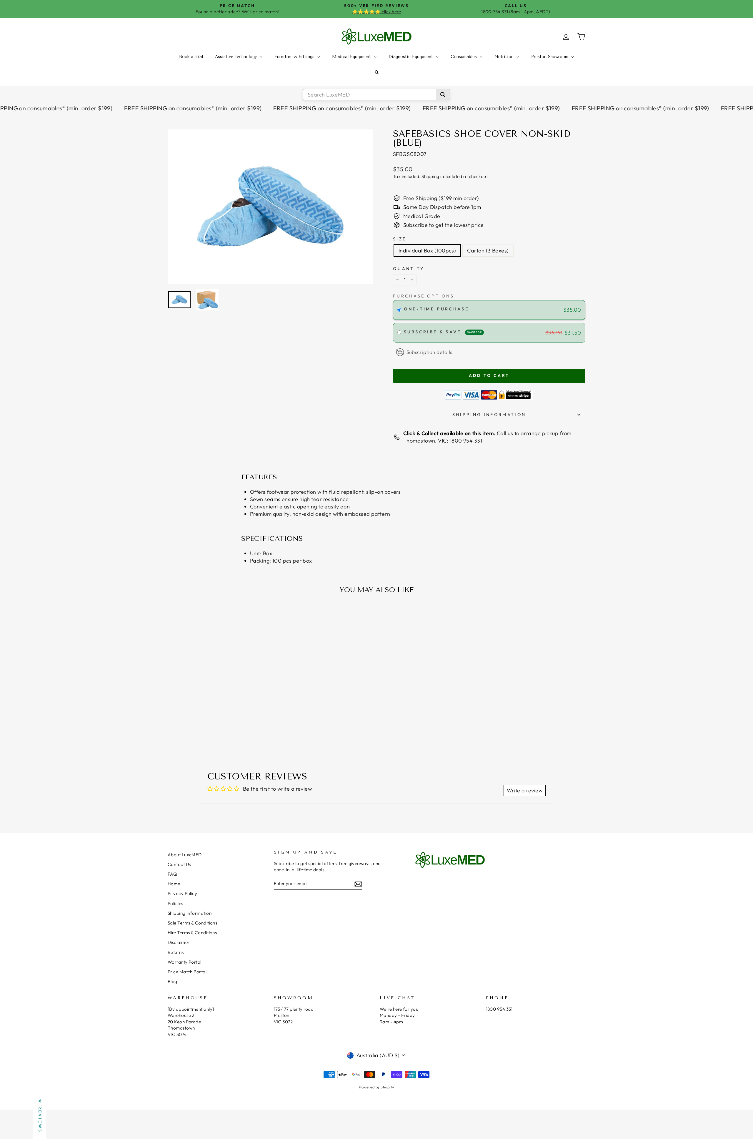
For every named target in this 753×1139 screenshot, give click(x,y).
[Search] (443, 94)
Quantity (408, 268)
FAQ (172, 874)
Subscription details (429, 352)
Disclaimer (179, 942)
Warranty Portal (184, 962)
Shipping (430, 176)
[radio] (399, 310)
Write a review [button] (524, 790)
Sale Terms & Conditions (192, 923)
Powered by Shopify (376, 1087)
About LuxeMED (185, 854)
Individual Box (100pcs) (427, 250)
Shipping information (489, 414)
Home (174, 884)
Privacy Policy (182, 893)
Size (399, 239)
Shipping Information (189, 913)
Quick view (217, 701)
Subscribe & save (443, 332)
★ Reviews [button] (40, 1116)
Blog (172, 981)
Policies (175, 903)
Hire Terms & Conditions (192, 932)
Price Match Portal (187, 972)
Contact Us (179, 864)
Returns (176, 952)
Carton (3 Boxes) (488, 250)
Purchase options (423, 296)
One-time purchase (436, 309)
